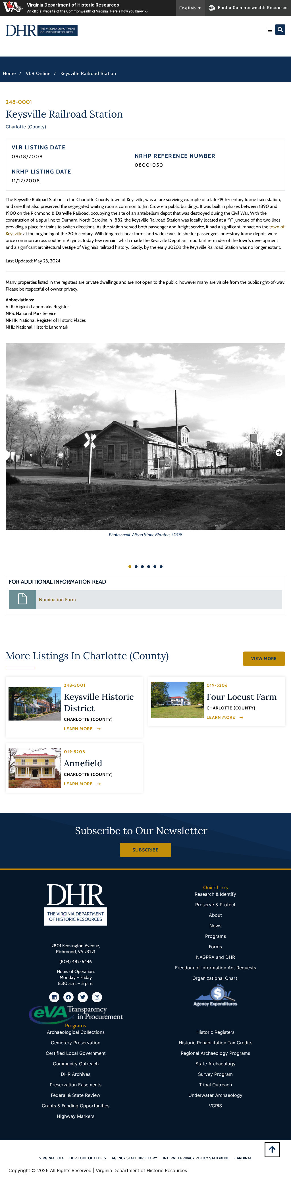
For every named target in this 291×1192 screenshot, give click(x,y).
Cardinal (243, 1158)
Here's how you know (127, 11)
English (190, 8)
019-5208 (74, 751)
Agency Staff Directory (134, 1158)
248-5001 (75, 685)
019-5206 (217, 685)
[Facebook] (68, 997)
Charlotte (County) (26, 127)
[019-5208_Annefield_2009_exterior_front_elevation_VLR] (35, 768)
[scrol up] (272, 1149)
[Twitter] (83, 997)
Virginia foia (51, 1158)
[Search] (280, 29)
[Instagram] (97, 997)
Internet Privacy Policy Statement (196, 1158)
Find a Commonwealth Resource (253, 7)
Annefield (83, 763)
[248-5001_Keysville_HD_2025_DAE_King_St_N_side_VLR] (35, 704)
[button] (270, 30)
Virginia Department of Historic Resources (73, 5)
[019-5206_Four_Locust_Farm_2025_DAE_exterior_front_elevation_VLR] (177, 700)
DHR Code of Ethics (87, 1158)
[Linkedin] (54, 997)
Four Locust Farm (242, 696)
